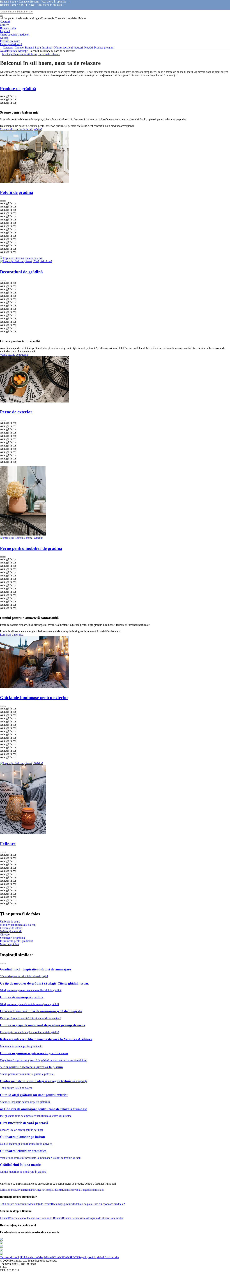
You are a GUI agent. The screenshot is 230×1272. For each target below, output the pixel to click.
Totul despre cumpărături (14, 1203)
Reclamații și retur (61, 1203)
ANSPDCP (71, 1257)
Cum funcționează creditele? (109, 1203)
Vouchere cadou (18, 1218)
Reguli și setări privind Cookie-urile (98, 1257)
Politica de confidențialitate (36, 1257)
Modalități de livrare (39, 1203)
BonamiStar (116, 1218)
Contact (4, 1218)
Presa (85, 1218)
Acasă (3, 50)
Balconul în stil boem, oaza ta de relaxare (36, 54)
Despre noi (33, 1218)
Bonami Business (72, 1218)
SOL (54, 1257)
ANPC (61, 1257)
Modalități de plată (82, 1203)
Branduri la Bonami (51, 1218)
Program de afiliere (98, 1218)
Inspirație (22, 50)
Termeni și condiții (10, 1257)
